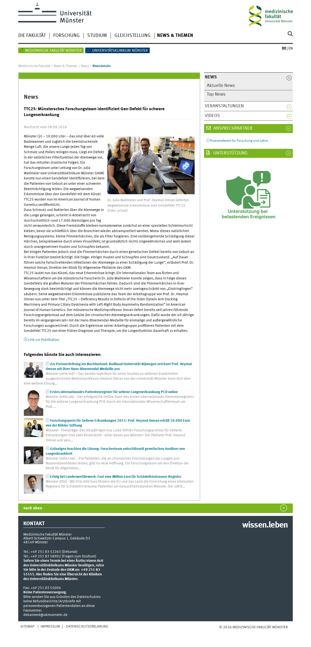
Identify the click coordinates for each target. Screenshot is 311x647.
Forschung (66, 35)
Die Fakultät (32, 35)
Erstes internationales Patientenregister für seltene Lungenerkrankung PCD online (114, 392)
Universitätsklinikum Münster (120, 51)
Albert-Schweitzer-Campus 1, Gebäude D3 (56, 538)
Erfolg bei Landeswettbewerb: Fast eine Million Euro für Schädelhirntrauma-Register (115, 477)
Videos (212, 116)
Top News (216, 94)
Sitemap (27, 627)
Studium (97, 35)
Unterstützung (230, 153)
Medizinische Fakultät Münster (53, 51)
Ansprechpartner (232, 128)
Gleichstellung (132, 35)
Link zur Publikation (43, 340)
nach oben (32, 508)
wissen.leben (265, 525)
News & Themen (175, 35)
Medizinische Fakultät (34, 66)
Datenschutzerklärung (87, 627)
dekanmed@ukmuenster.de (45, 615)
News (85, 66)
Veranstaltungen (224, 106)
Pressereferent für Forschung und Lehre (239, 141)
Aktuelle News (221, 86)
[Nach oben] (224, 632)
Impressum (50, 627)
